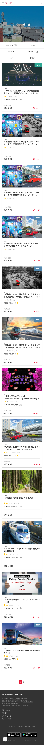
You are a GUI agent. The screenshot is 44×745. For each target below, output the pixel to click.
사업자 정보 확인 (28, 702)
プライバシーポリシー (8, 716)
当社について (6, 710)
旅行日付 (11, 52)
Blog (33, 726)
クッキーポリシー (7, 719)
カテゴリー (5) (33, 52)
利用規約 (4, 713)
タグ (11, 58)
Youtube (27, 726)
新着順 (32, 58)
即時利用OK (9, 45)
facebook (12, 726)
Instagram (20, 726)
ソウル (33, 45)
